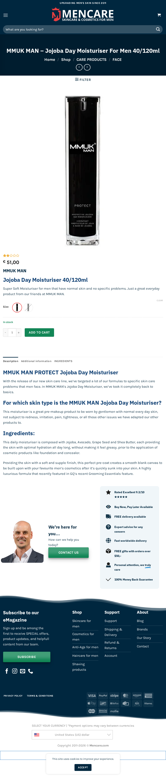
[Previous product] (87, 67)
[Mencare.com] (83, 15)
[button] (5, 15)
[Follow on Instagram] (14, 671)
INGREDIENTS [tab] (63, 361)
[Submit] (158, 29)
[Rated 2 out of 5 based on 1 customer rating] (83, 255)
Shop (66, 59)
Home (49, 59)
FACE (117, 59)
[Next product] (79, 67)
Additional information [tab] (36, 361)
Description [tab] (10, 361)
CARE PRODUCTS (91, 59)
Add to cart (39, 332)
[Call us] (30, 671)
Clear (160, 300)
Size (6, 306)
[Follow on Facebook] (7, 671)
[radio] (17, 307)
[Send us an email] (22, 671)
